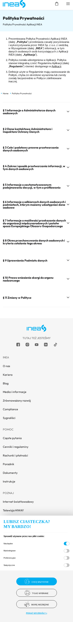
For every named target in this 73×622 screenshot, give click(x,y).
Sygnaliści (9, 418)
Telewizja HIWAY (13, 510)
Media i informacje (14, 392)
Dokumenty (10, 473)
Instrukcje (9, 481)
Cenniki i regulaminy (15, 446)
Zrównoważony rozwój (17, 400)
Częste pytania (12, 438)
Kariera (7, 374)
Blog (6, 383)
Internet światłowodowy (18, 501)
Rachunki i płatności (15, 455)
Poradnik (8, 464)
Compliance (10, 409)
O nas (6, 366)
